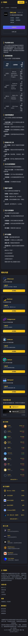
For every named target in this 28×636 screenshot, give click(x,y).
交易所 (3, 592)
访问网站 (14, 290)
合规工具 (12, 22)
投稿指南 (3, 613)
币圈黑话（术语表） (6, 601)
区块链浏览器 (14, 7)
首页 (2, 7)
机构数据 (12, 20)
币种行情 (3, 590)
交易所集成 (18, 20)
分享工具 (14, 32)
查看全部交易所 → (14, 519)
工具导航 (7, 7)
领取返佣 (21, 2)
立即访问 (14, 27)
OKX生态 (12, 17)
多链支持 (17, 17)
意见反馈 (3, 609)
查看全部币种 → (14, 479)
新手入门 (3, 587)
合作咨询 (3, 611)
